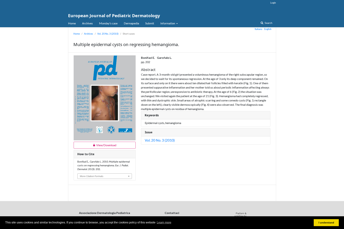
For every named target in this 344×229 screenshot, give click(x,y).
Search (268, 22)
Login (273, 2)
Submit (149, 23)
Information (168, 23)
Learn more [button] (164, 222)
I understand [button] (326, 222)
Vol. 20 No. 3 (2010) (107, 33)
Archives (87, 23)
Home (72, 23)
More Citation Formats (91, 176)
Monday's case (108, 23)
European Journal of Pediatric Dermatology (114, 15)
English (267, 29)
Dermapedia (131, 23)
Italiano (258, 29)
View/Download (95, 145)
